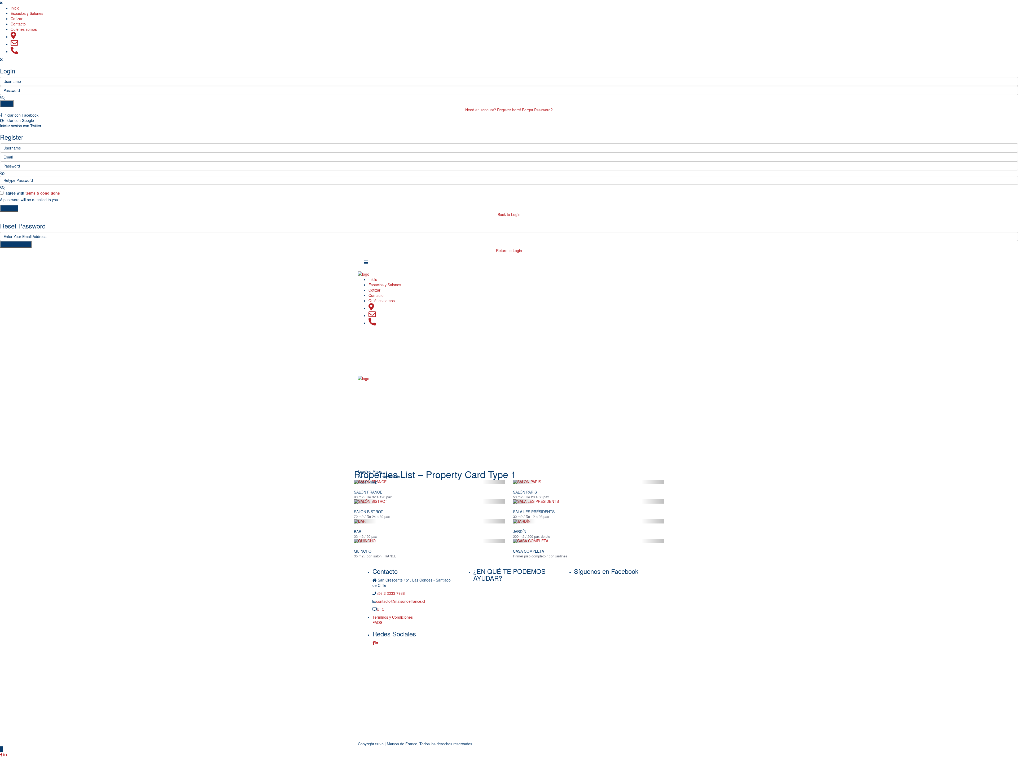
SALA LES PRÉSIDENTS (534, 511)
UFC (380, 609)
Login (6, 103)
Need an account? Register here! (493, 109)
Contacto (18, 24)
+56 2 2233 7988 (390, 593)
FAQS (377, 622)
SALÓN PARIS (525, 492)
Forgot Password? (537, 109)
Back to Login (509, 214)
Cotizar (17, 18)
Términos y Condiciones (392, 617)
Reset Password (15, 244)
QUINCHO (362, 551)
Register (9, 208)
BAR (357, 531)
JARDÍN (519, 531)
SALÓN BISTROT (368, 511)
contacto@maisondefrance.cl (400, 601)
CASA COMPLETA (528, 551)
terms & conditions (42, 193)
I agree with (31, 193)
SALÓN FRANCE (368, 492)
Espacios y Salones (27, 13)
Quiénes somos (24, 29)
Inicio (15, 8)
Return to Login (509, 250)
